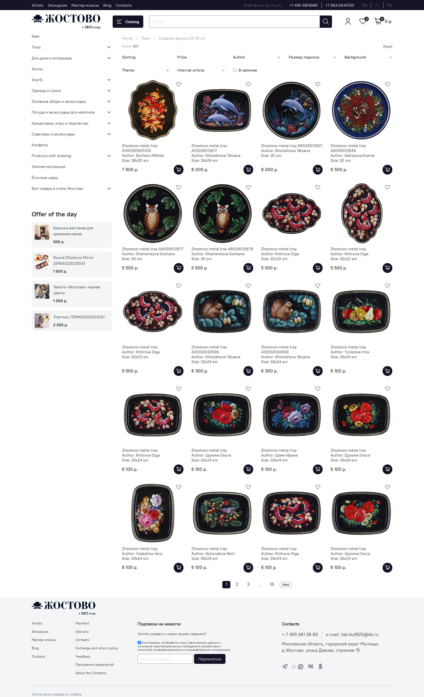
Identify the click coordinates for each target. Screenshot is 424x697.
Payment (82, 623)
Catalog (132, 21)
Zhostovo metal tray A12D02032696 (209, 349)
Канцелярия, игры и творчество (60, 123)
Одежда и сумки (46, 90)
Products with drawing (51, 155)
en (377, 5)
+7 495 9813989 (303, 5)
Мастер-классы (85, 5)
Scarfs (37, 79)
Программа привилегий (95, 664)
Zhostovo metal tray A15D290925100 (140, 148)
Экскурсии (57, 5)
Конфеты (40, 144)
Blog (107, 5)
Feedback (83, 656)
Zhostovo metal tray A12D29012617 (209, 148)
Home (127, 38)
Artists (37, 5)
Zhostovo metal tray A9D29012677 (152, 248)
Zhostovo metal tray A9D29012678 (222, 248)
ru (389, 5)
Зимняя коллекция (48, 166)
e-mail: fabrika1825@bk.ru (352, 634)
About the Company (91, 673)
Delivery (82, 631)
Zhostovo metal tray (279, 248)
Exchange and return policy (97, 648)
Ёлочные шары (45, 177)
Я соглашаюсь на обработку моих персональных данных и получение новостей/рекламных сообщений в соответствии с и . (184, 646)
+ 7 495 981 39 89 (300, 634)
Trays (145, 38)
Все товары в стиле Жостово (57, 188)
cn (364, 5)
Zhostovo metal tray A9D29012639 (348, 148)
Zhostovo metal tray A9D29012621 (291, 145)
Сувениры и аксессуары (53, 134)
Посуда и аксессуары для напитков (63, 112)
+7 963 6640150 (339, 5)
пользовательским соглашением (208, 650)
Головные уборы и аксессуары (59, 101)
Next (286, 584)
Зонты (37, 68)
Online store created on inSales (56, 694)
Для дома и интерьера (52, 58)
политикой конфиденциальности (160, 650)
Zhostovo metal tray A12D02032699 (279, 349)
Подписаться (209, 658)
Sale (36, 36)
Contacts (124, 5)
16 (272, 584)
